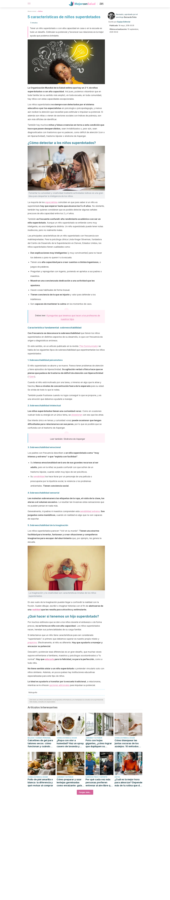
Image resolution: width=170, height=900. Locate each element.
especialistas (51, 202)
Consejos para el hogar (67, 738)
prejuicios (32, 642)
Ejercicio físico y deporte (96, 777)
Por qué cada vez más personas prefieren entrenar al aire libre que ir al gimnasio (99, 782)
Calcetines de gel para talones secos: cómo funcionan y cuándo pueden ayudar (40, 743)
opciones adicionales (59, 685)
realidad (36, 609)
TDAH (31, 377)
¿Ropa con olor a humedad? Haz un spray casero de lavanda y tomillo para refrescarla (70, 743)
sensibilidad (39, 476)
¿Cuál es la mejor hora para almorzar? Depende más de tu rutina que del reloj (128, 782)
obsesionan (76, 415)
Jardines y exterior (94, 738)
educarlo (49, 659)
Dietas (117, 777)
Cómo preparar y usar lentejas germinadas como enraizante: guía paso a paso (69, 782)
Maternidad (32, 11)
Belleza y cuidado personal (39, 738)
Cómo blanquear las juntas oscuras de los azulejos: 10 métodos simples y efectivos (127, 743)
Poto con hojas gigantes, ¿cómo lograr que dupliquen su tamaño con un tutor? (99, 743)
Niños (40, 11)
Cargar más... (85, 792)
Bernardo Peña (130, 17)
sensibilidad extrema (90, 511)
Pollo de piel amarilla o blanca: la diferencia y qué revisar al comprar (40, 782)
